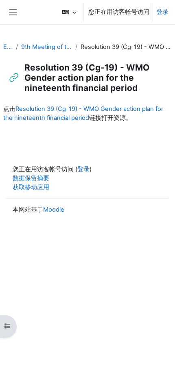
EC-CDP (8, 47)
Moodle (53, 209)
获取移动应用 (31, 187)
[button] (69, 12)
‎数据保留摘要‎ (31, 178)
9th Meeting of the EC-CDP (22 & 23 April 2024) (46, 47)
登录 (162, 11)
